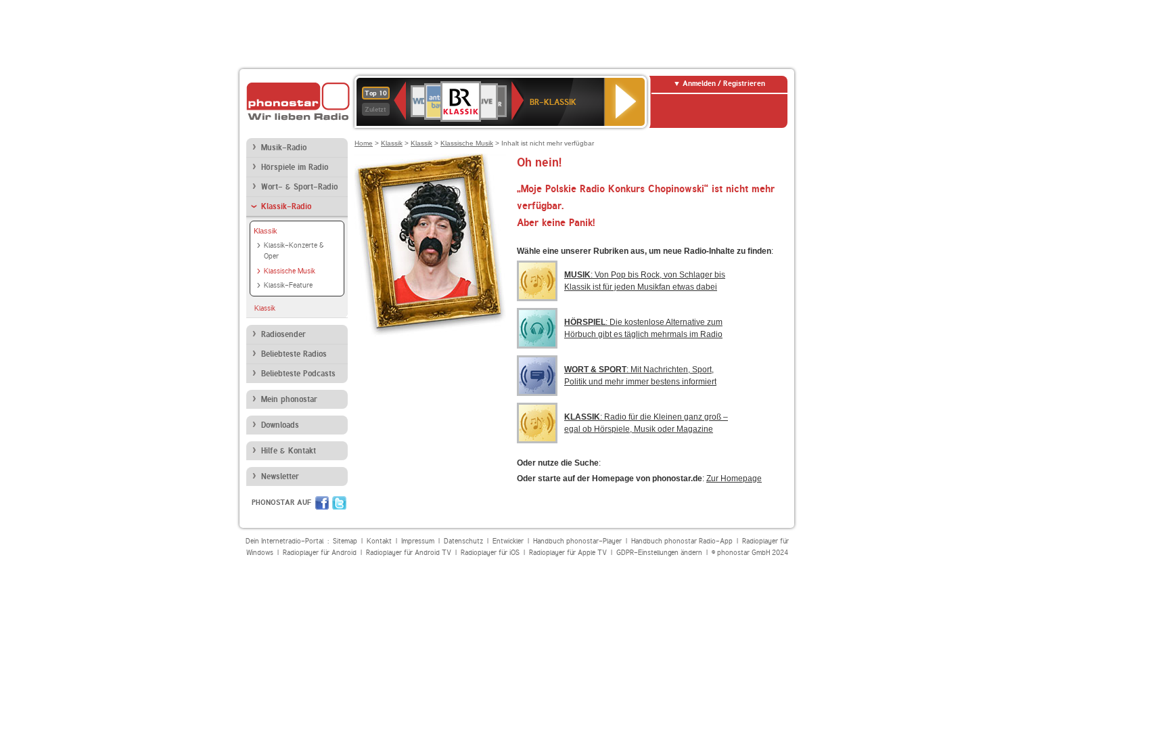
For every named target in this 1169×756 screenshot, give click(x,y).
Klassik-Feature (288, 285)
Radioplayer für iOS (490, 552)
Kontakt (379, 541)
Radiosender (283, 334)
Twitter (339, 503)
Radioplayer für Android (320, 552)
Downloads (280, 425)
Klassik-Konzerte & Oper (294, 251)
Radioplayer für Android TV (408, 552)
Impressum (417, 541)
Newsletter (280, 476)
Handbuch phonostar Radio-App (682, 541)
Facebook (322, 503)
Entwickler (508, 541)
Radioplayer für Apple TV (568, 552)
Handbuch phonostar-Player (577, 541)
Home (363, 143)
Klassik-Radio (286, 206)
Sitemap (345, 541)
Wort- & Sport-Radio (299, 187)
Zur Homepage (734, 478)
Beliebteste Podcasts (298, 373)
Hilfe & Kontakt (288, 450)
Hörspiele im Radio (294, 167)
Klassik (265, 231)
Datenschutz (463, 541)
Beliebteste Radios (294, 354)
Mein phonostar (289, 399)
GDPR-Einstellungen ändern (659, 552)
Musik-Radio (283, 147)
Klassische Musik (289, 271)
